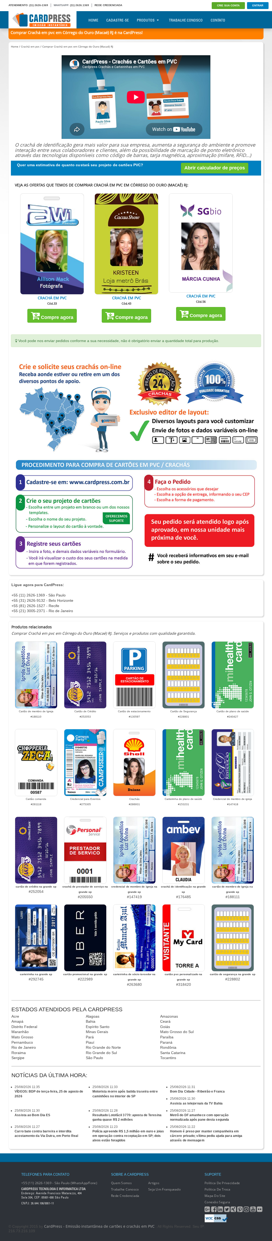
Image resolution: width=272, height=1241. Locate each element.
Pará (90, 1037)
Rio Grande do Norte (103, 1047)
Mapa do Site (215, 1195)
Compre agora (56, 317)
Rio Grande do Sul (101, 1053)
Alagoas (92, 1016)
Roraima (18, 1053)
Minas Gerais (97, 1032)
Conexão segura (217, 1202)
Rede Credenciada (125, 1195)
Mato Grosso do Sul (177, 1032)
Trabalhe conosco (125, 1189)
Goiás (165, 1027)
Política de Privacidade (222, 1183)
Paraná (166, 1042)
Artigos (153, 1183)
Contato (218, 20)
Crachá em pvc (30, 46)
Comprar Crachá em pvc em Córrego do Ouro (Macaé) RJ (77, 46)
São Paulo (94, 1058)
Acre (15, 1016)
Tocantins (168, 1058)
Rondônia (168, 1047)
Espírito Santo (97, 1027)
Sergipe (17, 1058)
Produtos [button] (146, 20)
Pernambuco (22, 1042)
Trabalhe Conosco (186, 20)
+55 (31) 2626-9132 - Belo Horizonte (42, 600)
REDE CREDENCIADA (108, 5)
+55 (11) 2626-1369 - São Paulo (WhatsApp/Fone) (59, 1183)
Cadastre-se (117, 20)
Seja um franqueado (164, 1189)
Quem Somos (121, 1183)
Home (93, 20)
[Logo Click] (42, 19)
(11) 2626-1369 (38, 5)
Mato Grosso (22, 1037)
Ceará (165, 1021)
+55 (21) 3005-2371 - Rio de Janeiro (42, 611)
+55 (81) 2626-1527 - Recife (35, 606)
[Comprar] (52, 244)
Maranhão (20, 1032)
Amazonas (169, 1016)
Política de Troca (218, 1189)
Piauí (90, 1042)
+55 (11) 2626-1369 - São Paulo (38, 595)
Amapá (17, 1021)
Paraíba (166, 1037)
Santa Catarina (172, 1053)
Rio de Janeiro (23, 1047)
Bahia (90, 1021)
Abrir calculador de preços (214, 167)
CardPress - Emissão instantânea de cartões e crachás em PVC (99, 1226)
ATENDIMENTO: (18, 5)
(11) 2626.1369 (79, 5)
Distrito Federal (24, 1027)
